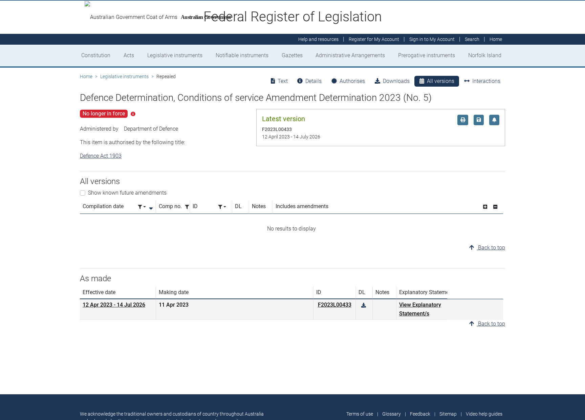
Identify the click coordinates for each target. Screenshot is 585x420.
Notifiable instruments (242, 55)
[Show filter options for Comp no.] (189, 207)
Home (86, 76)
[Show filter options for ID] (222, 207)
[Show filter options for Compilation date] (142, 207)
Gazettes (292, 55)
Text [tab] (283, 81)
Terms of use (359, 414)
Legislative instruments (174, 55)
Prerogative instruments (426, 55)
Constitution (95, 55)
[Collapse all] (495, 207)
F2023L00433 (334, 305)
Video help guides (484, 414)
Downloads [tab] (396, 81)
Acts (129, 55)
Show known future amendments (127, 193)
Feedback (420, 414)
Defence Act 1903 (101, 156)
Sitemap (448, 414)
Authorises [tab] (352, 81)
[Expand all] (485, 207)
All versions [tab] (440, 81)
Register (374, 39)
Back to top (491, 247)
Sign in (432, 39)
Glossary (391, 414)
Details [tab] (313, 81)
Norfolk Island (484, 55)
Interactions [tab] (486, 81)
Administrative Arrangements (350, 55)
